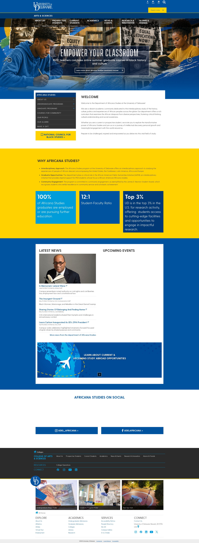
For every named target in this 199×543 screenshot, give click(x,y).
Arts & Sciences (43, 15)
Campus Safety (106, 530)
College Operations (63, 465)
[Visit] (147, 2)
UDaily (38, 527)
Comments (99, 541)
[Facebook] (141, 532)
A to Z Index (105, 533)
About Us (40, 20)
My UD (103, 527)
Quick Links (155, 10)
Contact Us (138, 521)
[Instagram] (135, 532)
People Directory (107, 524)
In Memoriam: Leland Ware (52, 286)
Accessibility (115, 541)
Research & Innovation (128, 21)
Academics (93, 20)
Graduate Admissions (75, 524)
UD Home (36, 26)
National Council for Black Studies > (57, 135)
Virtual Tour (40, 530)
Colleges (71, 527)
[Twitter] (156, 532)
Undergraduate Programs (50, 104)
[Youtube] (151, 532)
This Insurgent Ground (49, 298)
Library (70, 530)
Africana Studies (84, 26)
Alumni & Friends (144, 21)
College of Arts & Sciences (49, 26)
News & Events (108, 21)
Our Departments (73, 26)
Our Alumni (42, 122)
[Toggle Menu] (74, 99)
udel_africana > (68, 430)
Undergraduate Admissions (77, 521)
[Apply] (153, 2)
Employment (40, 533)
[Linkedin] (146, 532)
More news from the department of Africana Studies (73, 335)
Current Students (74, 21)
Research (71, 533)
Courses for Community (49, 113)
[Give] (158, 2)
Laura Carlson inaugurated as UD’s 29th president (63, 322)
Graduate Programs (47, 108)
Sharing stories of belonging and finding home (62, 309)
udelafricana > (133, 430)
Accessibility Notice (108, 521)
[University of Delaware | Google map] (138, 527)
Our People (42, 117)
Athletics (39, 524)
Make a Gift (43, 126)
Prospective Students (59, 21)
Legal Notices (107, 541)
